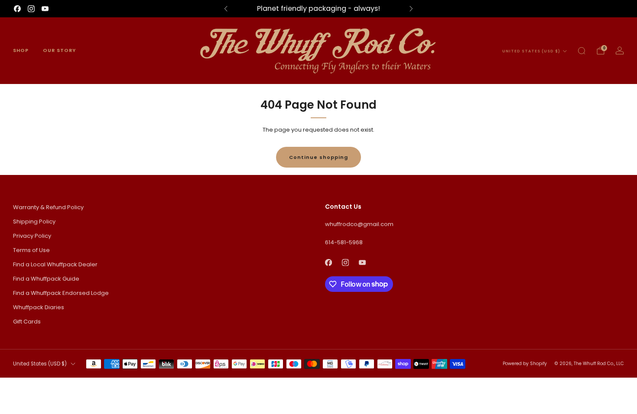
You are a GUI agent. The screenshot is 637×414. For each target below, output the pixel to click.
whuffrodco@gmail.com (359, 224)
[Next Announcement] (411, 8)
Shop (21, 50)
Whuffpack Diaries (38, 307)
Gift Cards (27, 321)
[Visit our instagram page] (31, 9)
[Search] (581, 50)
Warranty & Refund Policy (48, 207)
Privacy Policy (32, 236)
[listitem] (318, 8)
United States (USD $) (531, 51)
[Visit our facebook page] (17, 9)
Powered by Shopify (525, 363)
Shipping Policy (34, 221)
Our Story (59, 50)
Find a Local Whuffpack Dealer (55, 264)
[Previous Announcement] (225, 8)
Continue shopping (318, 157)
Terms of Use (31, 250)
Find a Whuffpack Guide (46, 279)
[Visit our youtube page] (45, 9)
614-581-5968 (344, 242)
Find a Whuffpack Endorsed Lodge (61, 293)
